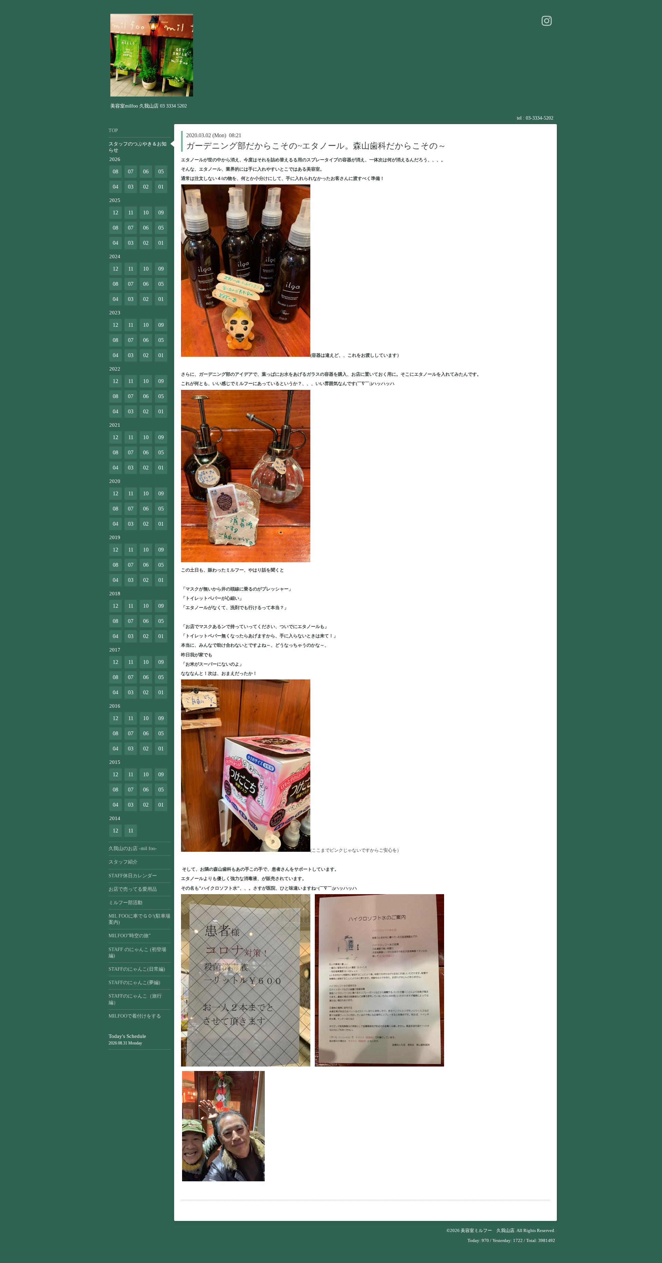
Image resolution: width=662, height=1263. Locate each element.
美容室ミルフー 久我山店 (487, 1230)
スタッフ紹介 (123, 862)
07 (130, 171)
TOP (113, 130)
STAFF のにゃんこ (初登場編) (137, 952)
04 (115, 187)
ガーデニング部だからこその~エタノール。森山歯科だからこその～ (316, 145)
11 (130, 212)
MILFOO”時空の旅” (130, 935)
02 (146, 187)
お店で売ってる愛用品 (133, 889)
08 (115, 171)
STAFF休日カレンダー (133, 875)
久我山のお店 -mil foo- (133, 848)
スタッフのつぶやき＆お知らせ (138, 147)
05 (161, 171)
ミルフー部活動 (125, 902)
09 (161, 212)
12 (115, 212)
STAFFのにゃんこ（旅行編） (135, 999)
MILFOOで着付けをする (135, 1016)
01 (161, 187)
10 (146, 212)
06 (146, 171)
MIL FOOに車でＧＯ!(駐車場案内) (139, 919)
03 (130, 187)
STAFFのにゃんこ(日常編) (137, 969)
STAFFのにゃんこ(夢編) (134, 982)
